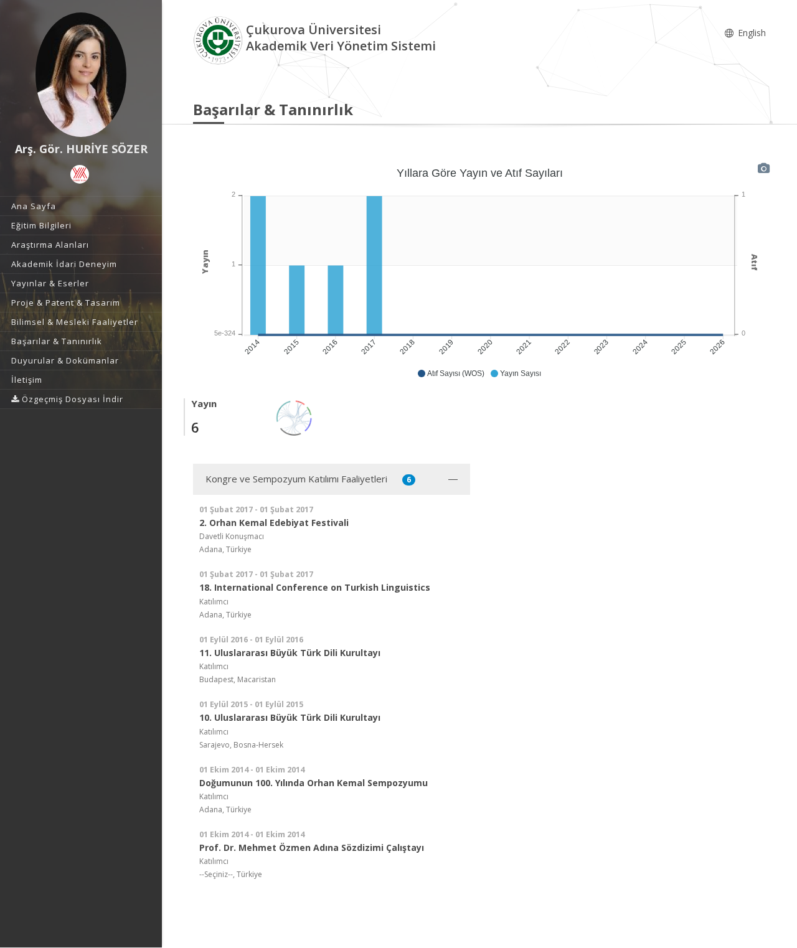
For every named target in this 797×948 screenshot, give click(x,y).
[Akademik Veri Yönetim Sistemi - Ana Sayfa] (219, 39)
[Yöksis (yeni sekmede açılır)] (79, 174)
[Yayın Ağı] (294, 417)
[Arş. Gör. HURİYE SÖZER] (81, 74)
